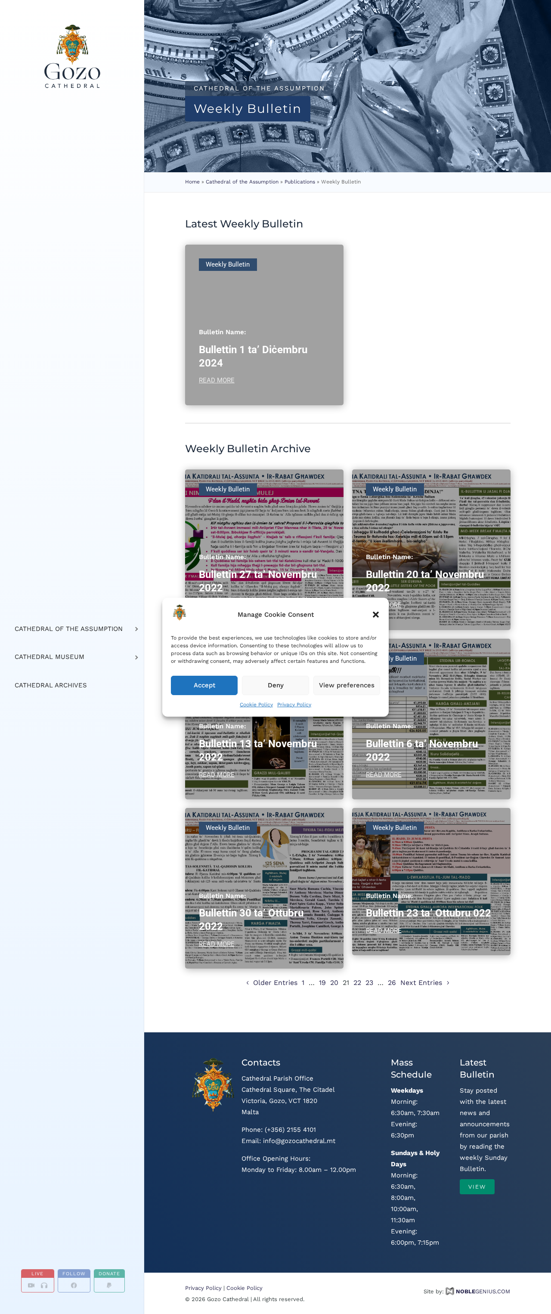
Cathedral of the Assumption (242, 182)
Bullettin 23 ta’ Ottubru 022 (428, 913)
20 (334, 983)
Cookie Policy (256, 704)
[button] (375, 614)
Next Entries (421, 983)
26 (392, 983)
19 (322, 983)
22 (357, 983)
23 (369, 983)
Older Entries (275, 983)
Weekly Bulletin (228, 264)
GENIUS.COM (483, 1291)
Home (192, 182)
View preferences (347, 685)
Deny (276, 685)
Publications (300, 182)
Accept (204, 685)
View (477, 1187)
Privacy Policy (294, 704)
